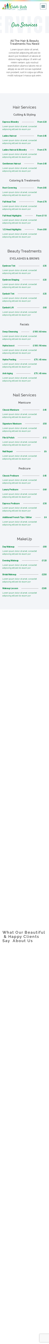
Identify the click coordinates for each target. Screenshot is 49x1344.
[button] (43, 6)
